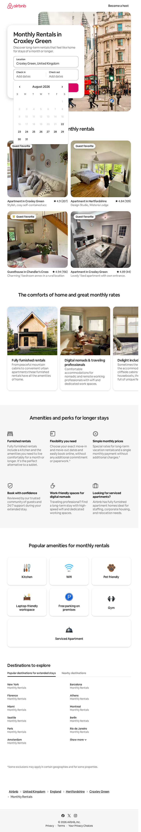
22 (62, 124)
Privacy (50, 825)
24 (26, 131)
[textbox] (29, 76)
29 (62, 131)
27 (48, 131)
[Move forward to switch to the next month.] (62, 87)
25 (33, 131)
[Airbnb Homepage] (16, 6)
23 (19, 131)
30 (19, 139)
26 (40, 131)
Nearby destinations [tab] (74, 673)
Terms (61, 825)
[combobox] (45, 63)
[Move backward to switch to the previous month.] (20, 87)
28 (55, 131)
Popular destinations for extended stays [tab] (31, 673)
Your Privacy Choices (80, 825)
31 (26, 139)
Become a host (118, 6)
